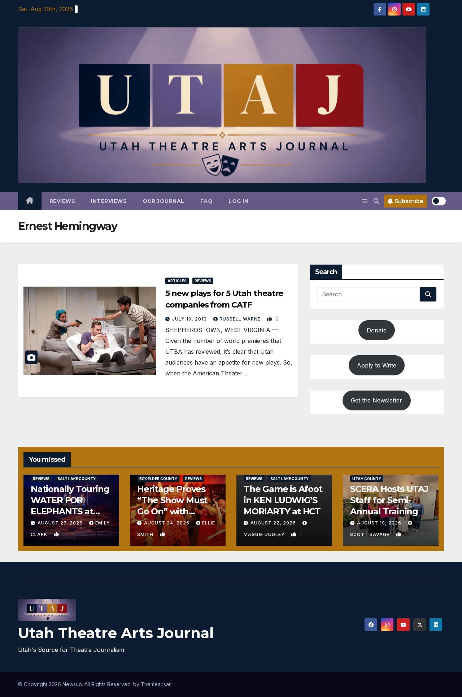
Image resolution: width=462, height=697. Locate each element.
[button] (376, 201)
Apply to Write (376, 365)
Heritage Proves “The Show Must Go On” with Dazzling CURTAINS (172, 511)
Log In (238, 201)
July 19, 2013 (190, 319)
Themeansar (156, 684)
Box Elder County (158, 478)
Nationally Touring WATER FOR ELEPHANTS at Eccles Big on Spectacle (70, 511)
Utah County (366, 478)
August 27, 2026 (61, 523)
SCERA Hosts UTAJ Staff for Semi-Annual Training (389, 500)
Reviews (62, 201)
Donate (377, 330)
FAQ (206, 201)
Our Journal (163, 201)
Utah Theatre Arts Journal (116, 633)
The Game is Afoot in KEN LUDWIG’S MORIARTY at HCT (283, 500)
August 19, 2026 (380, 523)
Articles (177, 281)
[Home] (30, 201)
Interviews (109, 201)
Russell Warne (240, 319)
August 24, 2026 (167, 523)
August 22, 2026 (273, 523)
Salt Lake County (76, 478)
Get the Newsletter (376, 400)
